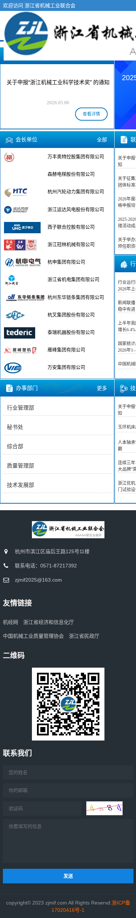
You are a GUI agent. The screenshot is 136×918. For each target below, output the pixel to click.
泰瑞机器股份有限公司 (71, 332)
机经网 (10, 622)
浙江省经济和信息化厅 (48, 622)
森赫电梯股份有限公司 (71, 174)
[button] (125, 88)
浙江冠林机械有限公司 (71, 244)
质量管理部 (20, 466)
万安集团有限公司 (66, 367)
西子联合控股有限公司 (71, 227)
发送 (68, 876)
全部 (102, 139)
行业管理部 (20, 408)
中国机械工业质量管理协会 (33, 636)
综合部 (15, 446)
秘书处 (15, 427)
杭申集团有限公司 (66, 262)
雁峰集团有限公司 (66, 349)
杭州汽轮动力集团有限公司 (76, 191)
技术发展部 (20, 485)
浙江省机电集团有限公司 (73, 279)
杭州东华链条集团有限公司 (76, 297)
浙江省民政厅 (84, 636)
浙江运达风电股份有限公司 (76, 209)
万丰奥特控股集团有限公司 (76, 156)
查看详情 (91, 114)
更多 (102, 388)
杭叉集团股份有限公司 (71, 314)
